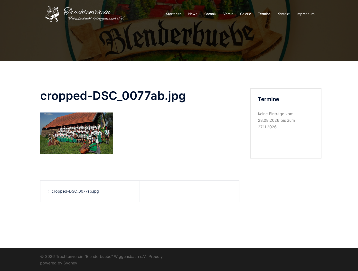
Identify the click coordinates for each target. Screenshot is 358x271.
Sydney (70, 263)
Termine (264, 14)
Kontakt (283, 14)
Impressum (305, 14)
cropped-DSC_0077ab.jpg (75, 191)
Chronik (210, 14)
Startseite (173, 14)
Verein (228, 14)
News (193, 14)
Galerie (245, 14)
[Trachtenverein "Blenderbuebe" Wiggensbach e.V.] (84, 13)
